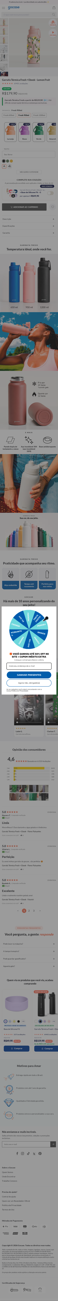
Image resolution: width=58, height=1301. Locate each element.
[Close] (53, 609)
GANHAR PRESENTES (29, 675)
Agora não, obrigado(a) (29, 683)
